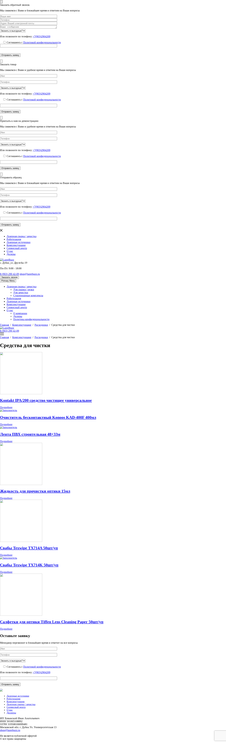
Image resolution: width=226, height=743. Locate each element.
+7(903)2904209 (41, 36)
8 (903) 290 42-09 (9, 274)
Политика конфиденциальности (31, 319)
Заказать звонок (9, 277)
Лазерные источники (18, 242)
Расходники (41, 324)
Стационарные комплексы (28, 295)
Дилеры (11, 254)
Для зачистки (20, 292)
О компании (20, 313)
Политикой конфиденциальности (42, 42)
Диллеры (11, 712)
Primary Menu (8, 281)
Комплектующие (16, 245)
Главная (4, 324)
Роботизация (14, 239)
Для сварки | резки (23, 289)
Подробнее (6, 407)
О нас (10, 251)
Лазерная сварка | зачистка (21, 236)
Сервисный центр (17, 248)
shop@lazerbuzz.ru (30, 274)
